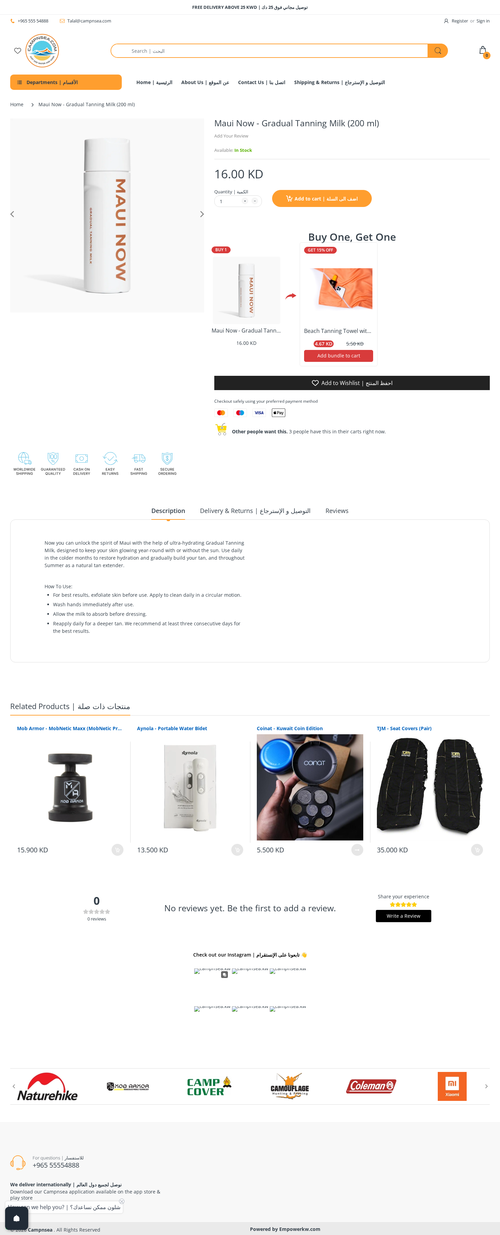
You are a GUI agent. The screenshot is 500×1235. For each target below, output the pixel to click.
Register (460, 21)
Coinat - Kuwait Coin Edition (290, 728)
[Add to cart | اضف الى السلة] (117, 850)
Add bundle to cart (338, 355)
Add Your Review (231, 136)
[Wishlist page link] (17, 50)
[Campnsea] (42, 50)
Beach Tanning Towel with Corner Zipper (356, 331)
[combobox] (279, 50)
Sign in (483, 21)
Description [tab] (168, 511)
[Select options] (357, 850)
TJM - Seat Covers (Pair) (404, 728)
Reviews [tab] (337, 511)
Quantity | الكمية (231, 192)
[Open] (16, 1218)
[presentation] (13, 1086)
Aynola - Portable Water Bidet (172, 728)
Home (16, 104)
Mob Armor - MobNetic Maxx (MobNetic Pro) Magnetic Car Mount (70, 728)
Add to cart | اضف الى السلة (326, 198)
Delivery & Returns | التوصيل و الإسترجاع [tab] (255, 511)
